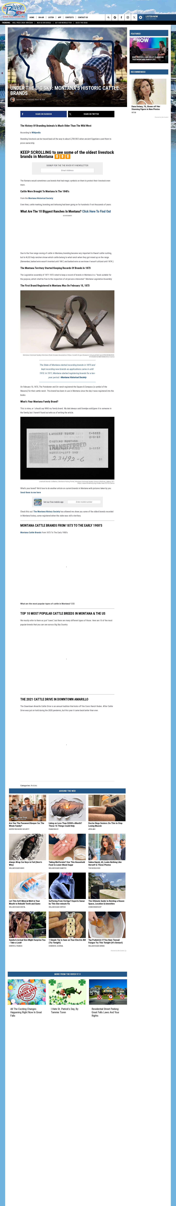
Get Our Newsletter (63, 23)
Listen (51, 17)
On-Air (41, 17)
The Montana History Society (46, 511)
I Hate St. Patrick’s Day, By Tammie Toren (64, 1010)
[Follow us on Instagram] (128, 17)
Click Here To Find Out (96, 211)
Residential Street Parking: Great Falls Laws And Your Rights (105, 1012)
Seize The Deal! (82, 23)
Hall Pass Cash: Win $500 (22, 23)
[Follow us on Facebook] (121, 17)
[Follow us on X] (134, 17)
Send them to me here (30, 492)
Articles (34, 786)
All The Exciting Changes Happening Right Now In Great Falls (26, 1012)
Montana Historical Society (40, 198)
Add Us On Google (44, 23)
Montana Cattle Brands (30, 532)
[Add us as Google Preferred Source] (115, 17)
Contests (69, 17)
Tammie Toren (21, 100)
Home (32, 17)
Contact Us (83, 17)
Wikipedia (35, 132)
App (59, 17)
